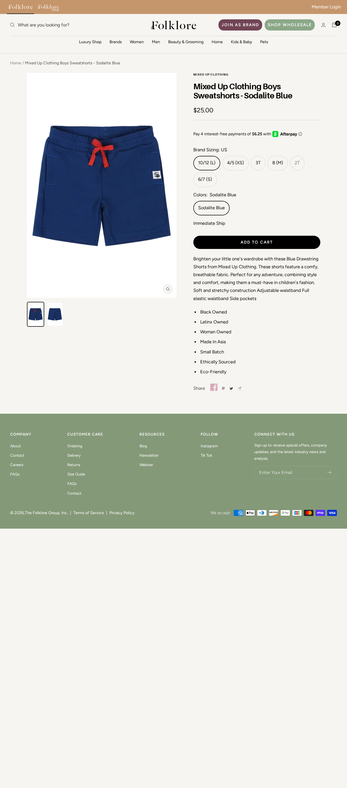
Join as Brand (240, 24)
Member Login (326, 7)
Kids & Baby (241, 41)
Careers (16, 465)
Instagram (209, 446)
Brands (115, 41)
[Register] (329, 472)
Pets (264, 41)
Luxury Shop (90, 41)
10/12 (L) (206, 163)
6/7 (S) (205, 179)
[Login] (323, 25)
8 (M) (277, 163)
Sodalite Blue (211, 208)
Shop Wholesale (290, 24)
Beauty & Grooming (185, 41)
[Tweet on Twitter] (231, 388)
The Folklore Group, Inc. (46, 512)
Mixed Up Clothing (210, 74)
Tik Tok (206, 455)
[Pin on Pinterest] (223, 388)
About (15, 446)
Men (156, 41)
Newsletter (149, 455)
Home (217, 41)
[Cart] (334, 25)
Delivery (74, 455)
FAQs (15, 474)
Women (137, 41)
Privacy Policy (121, 512)
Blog (143, 446)
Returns (73, 465)
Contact (17, 455)
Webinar (146, 465)
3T (258, 163)
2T (297, 163)
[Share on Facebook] (213, 388)
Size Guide (76, 474)
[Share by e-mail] (239, 388)
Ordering (74, 446)
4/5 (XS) (235, 163)
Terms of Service (88, 512)
